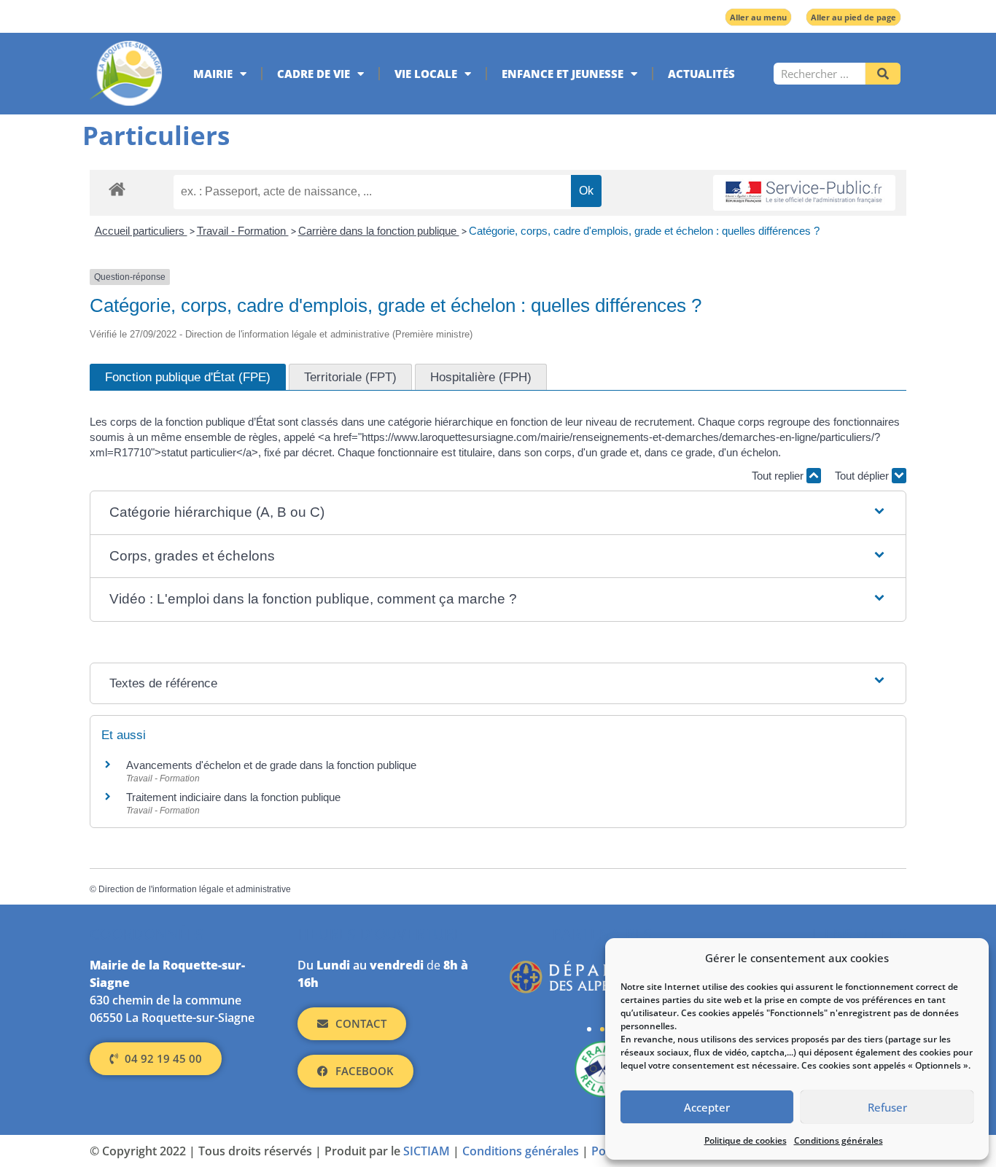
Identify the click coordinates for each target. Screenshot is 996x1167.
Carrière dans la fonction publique (378, 231)
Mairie (213, 73)
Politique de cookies (745, 1140)
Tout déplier (863, 475)
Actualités (701, 73)
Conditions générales (838, 1140)
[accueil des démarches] (117, 188)
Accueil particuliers (141, 231)
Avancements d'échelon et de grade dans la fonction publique (271, 765)
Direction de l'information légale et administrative (194, 889)
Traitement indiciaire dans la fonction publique (234, 797)
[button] (498, 512)
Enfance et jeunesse (562, 73)
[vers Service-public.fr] (804, 193)
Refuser (887, 1107)
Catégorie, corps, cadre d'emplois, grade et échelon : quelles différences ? (644, 231)
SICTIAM (426, 1151)
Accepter (707, 1107)
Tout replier (779, 475)
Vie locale (425, 73)
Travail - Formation (243, 231)
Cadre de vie (313, 73)
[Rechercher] (882, 74)
